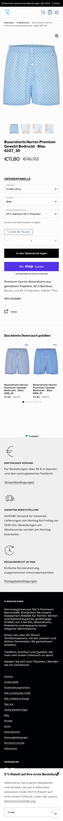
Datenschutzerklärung (19, 801)
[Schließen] (58, 773)
